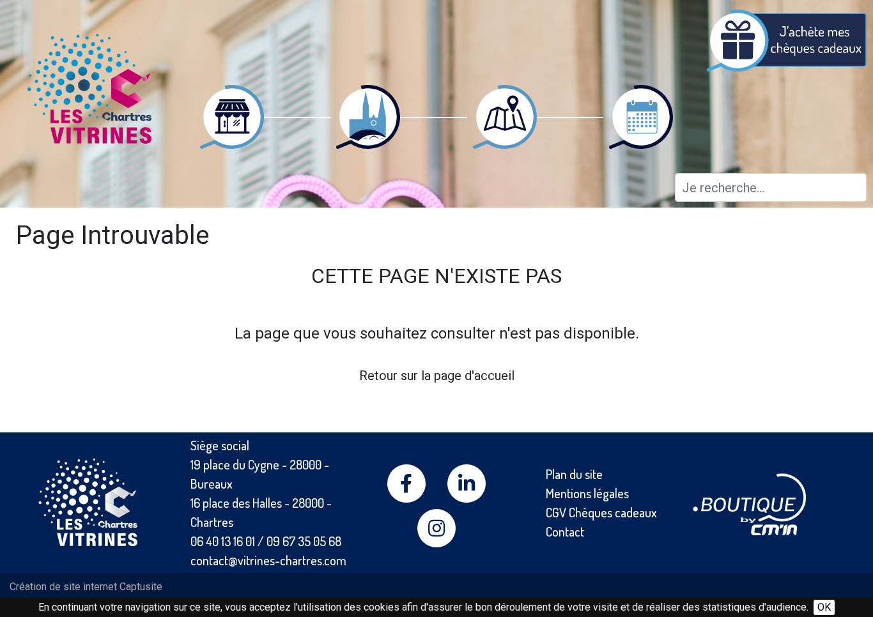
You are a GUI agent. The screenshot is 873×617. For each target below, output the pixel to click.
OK (824, 607)
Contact (565, 531)
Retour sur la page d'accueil (436, 375)
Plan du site (574, 474)
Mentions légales (587, 493)
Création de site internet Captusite (86, 587)
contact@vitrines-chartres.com (268, 560)
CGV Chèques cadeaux (601, 512)
